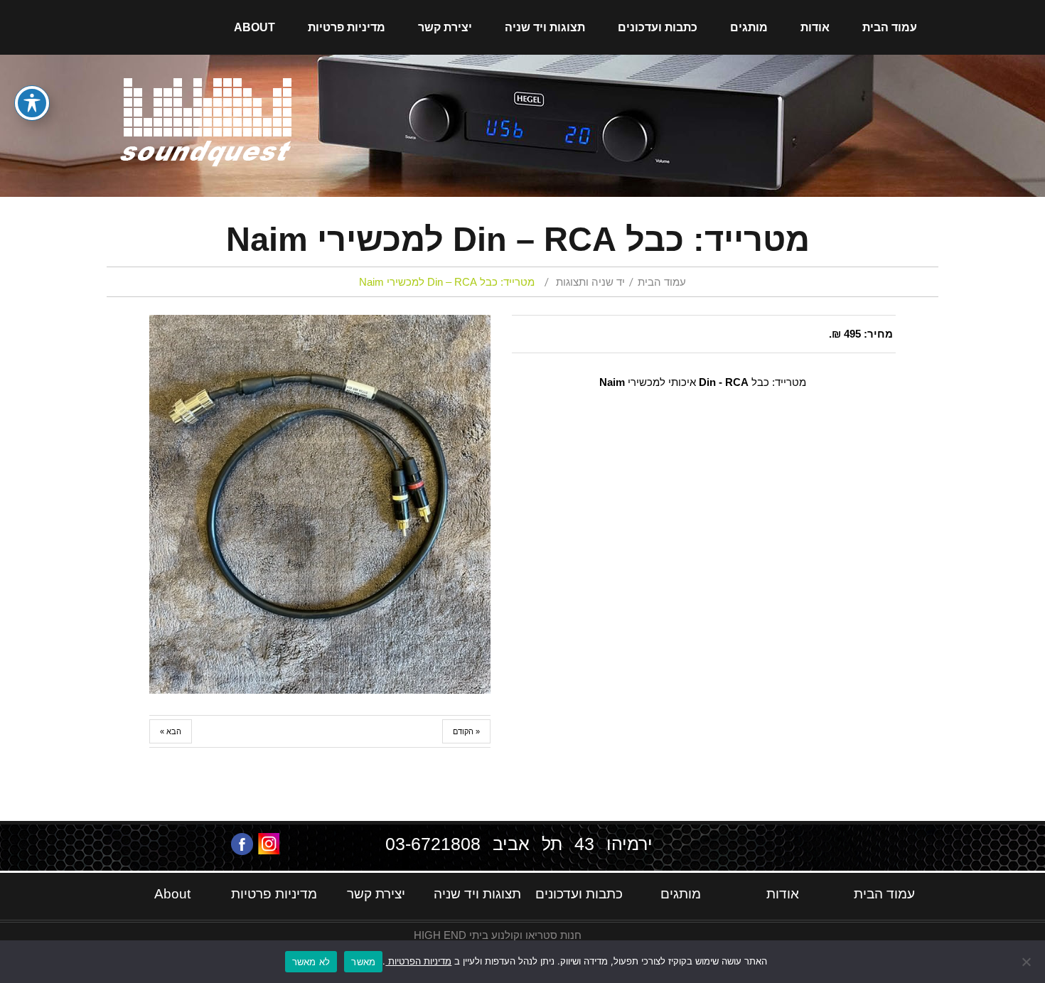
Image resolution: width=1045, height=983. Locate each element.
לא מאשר (311, 961)
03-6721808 (433, 844)
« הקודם (466, 731)
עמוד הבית (889, 27)
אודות (815, 27)
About (254, 27)
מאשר (363, 961)
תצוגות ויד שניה (545, 27)
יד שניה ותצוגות (590, 282)
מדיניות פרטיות (346, 27)
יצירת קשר (445, 27)
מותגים (749, 27)
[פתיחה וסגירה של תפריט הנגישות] (32, 103)
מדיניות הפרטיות (418, 961)
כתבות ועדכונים (657, 27)
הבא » (170, 731)
